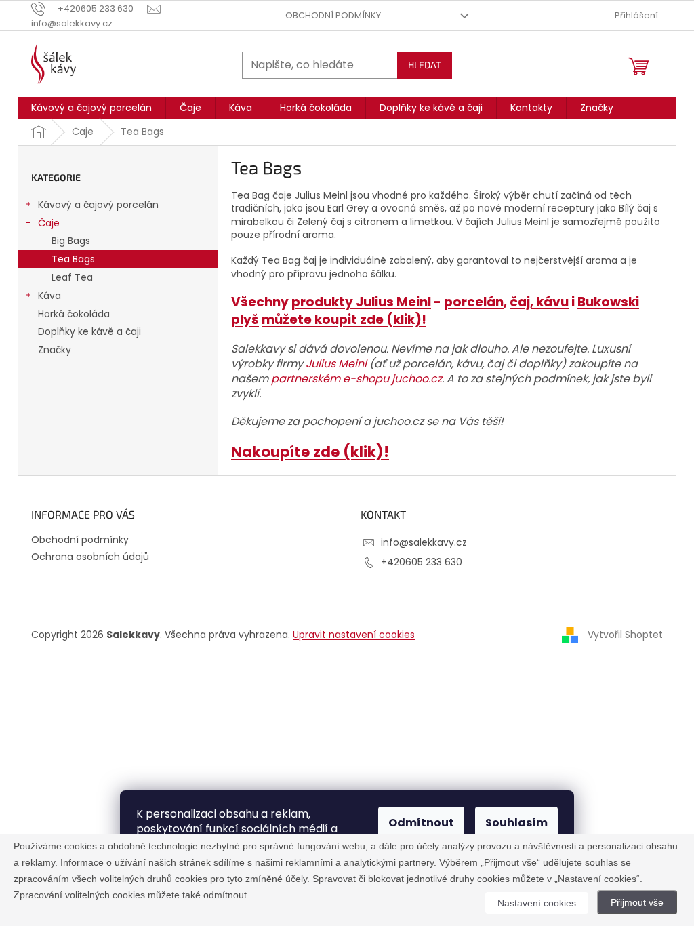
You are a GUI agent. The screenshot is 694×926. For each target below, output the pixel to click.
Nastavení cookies (536, 903)
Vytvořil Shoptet (625, 634)
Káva (49, 295)
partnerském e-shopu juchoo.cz (356, 378)
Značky (54, 350)
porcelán (474, 302)
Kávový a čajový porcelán (98, 205)
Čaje (49, 223)
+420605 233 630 (421, 562)
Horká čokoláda (74, 314)
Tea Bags (73, 259)
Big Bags (71, 240)
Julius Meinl (336, 363)
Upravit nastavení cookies (354, 634)
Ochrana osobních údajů (90, 556)
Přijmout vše (637, 902)
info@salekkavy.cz (424, 542)
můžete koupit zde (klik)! (344, 319)
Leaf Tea (72, 277)
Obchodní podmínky (333, 15)
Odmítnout (421, 822)
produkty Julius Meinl (361, 302)
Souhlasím (516, 822)
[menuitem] (91, 108)
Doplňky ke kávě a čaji (89, 331)
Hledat (424, 65)
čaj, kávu (539, 302)
